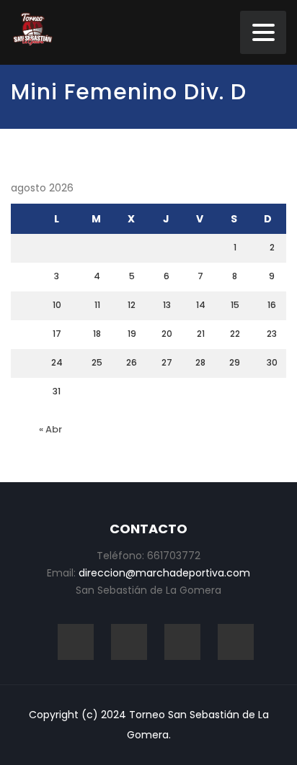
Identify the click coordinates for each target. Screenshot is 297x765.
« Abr (50, 429)
